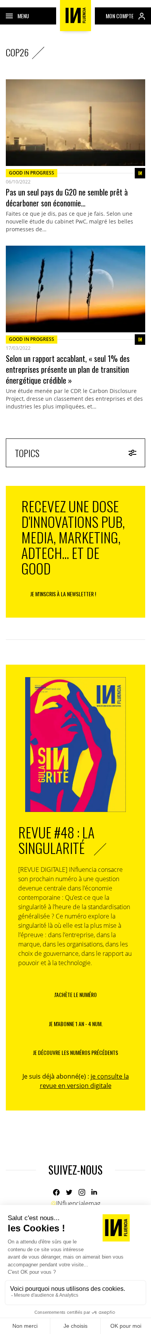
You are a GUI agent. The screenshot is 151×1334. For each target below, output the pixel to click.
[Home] (75, 15)
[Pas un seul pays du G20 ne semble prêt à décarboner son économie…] (75, 122)
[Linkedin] (94, 1192)
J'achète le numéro (75, 994)
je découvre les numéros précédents (75, 1052)
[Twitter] (69, 1192)
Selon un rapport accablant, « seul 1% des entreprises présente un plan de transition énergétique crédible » (68, 369)
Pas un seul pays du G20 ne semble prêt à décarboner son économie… (67, 197)
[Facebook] (56, 1192)
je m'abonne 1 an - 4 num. (76, 1024)
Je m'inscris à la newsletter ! (63, 594)
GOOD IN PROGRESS (31, 172)
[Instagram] (82, 1192)
